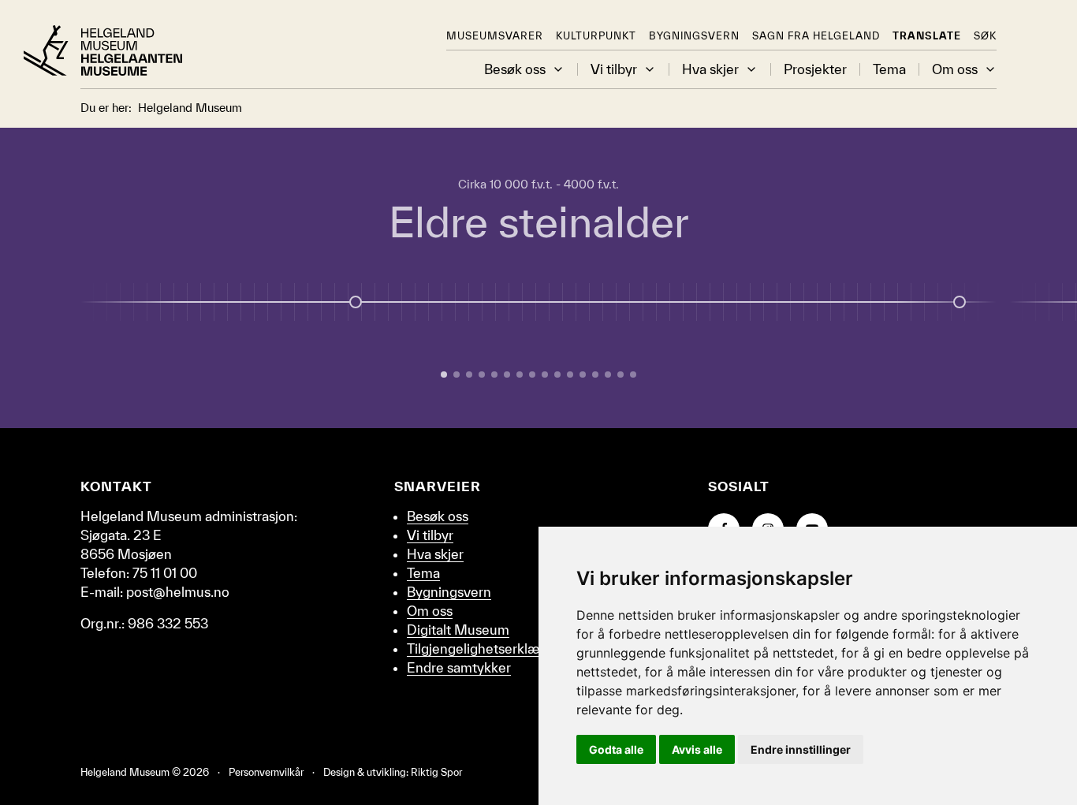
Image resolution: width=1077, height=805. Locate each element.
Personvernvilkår (266, 772)
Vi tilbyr (614, 69)
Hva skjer (710, 69)
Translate (927, 36)
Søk (985, 36)
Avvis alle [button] (697, 749)
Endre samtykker (459, 667)
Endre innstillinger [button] (801, 749)
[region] (538, 278)
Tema (889, 69)
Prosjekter (815, 69)
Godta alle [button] (616, 749)
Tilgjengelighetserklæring (485, 648)
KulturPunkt (596, 36)
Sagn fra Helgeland (816, 36)
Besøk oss (515, 69)
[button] (558, 69)
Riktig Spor (436, 772)
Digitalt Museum (458, 629)
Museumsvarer (494, 36)
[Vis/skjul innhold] (959, 302)
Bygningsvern (694, 36)
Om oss (955, 69)
